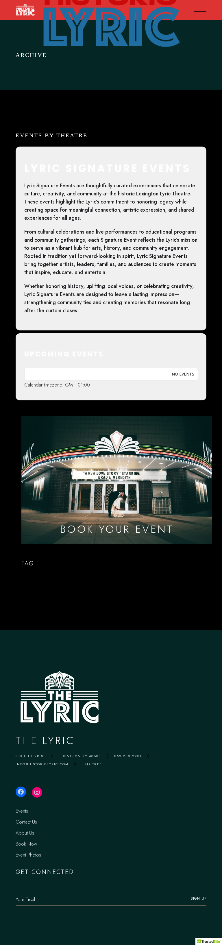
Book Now (26, 843)
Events (22, 810)
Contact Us (26, 821)
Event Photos (28, 854)
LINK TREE (92, 764)
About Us (25, 832)
